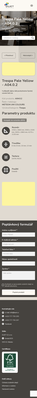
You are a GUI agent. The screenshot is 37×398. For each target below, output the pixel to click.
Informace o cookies (9, 386)
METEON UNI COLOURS (12, 30)
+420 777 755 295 (12, 316)
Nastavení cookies (8, 389)
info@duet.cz (14, 312)
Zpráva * (5, 269)
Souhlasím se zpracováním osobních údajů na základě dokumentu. (19, 285)
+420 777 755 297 (12, 320)
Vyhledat (32, 37)
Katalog (16, 28)
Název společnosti (9, 259)
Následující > (28, 55)
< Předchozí (8, 55)
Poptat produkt (18, 292)
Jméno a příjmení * (9, 230)
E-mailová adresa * (10, 240)
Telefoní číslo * (8, 249)
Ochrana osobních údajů (10, 382)
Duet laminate (6, 28)
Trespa (23, 28)
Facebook (8, 324)
